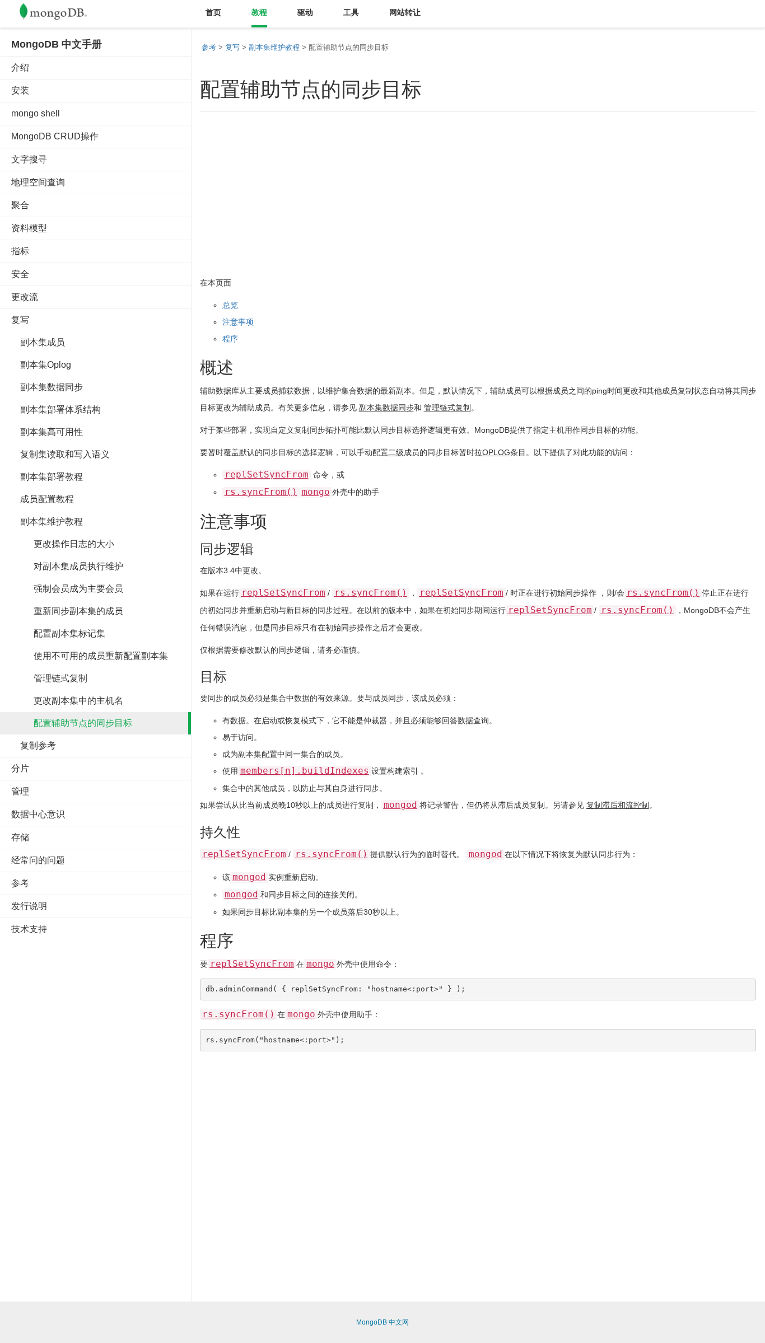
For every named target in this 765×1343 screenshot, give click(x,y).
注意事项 (238, 321)
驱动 (305, 12)
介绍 (20, 67)
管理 (20, 791)
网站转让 (405, 12)
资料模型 (29, 228)
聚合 (20, 205)
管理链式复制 (49, 678)
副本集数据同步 (47, 387)
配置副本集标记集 (58, 633)
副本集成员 (38, 342)
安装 (20, 90)
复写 (20, 320)
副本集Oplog (41, 364)
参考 (20, 883)
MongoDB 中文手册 (56, 44)
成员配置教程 (42, 499)
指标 (20, 251)
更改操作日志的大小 (62, 544)
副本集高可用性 (47, 432)
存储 (20, 837)
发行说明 (29, 906)
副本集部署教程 (47, 476)
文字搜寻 (29, 159)
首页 (213, 12)
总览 (230, 305)
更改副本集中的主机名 (67, 700)
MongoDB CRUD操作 (55, 136)
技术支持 (29, 929)
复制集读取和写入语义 (60, 454)
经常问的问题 (38, 860)
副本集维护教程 (47, 521)
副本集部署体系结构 (56, 409)
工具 (351, 12)
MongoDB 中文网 (382, 1322)
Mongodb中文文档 (62, 14)
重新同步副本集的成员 (67, 611)
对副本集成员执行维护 (67, 566)
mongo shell (35, 113)
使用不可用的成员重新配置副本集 (89, 656)
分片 (20, 768)
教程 (259, 12)
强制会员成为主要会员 (67, 588)
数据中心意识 (38, 814)
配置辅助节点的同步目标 (71, 723)
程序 (230, 338)
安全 (20, 274)
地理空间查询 (38, 182)
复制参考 (33, 745)
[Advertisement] (95, 1114)
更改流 (24, 297)
